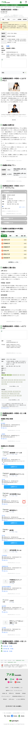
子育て (11, 682)
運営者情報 (18, 693)
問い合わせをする (5, 407)
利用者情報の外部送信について (18, 696)
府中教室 (3, 423)
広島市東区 (9, 7)
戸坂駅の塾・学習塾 (7, 651)
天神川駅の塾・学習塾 (8, 648)
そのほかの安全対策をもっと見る (14, 399)
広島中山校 (4, 458)
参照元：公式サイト (22, 207)
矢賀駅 (14, 7)
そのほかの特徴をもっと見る (14, 386)
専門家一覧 (11, 693)
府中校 (3, 479)
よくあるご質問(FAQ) (20, 699)
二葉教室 (3, 434)
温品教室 (4, 606)
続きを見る (14, 119)
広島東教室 (4, 555)
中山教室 (4, 627)
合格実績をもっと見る (13, 262)
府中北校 (4, 499)
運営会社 (5, 699)
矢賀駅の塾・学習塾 (7, 646)
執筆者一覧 (4, 693)
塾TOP (2, 7)
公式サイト (14, 467)
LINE (13, 679)
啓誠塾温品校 (5, 566)
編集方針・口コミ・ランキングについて (14, 690)
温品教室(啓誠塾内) (6, 586)
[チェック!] (24, 502)
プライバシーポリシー (5, 696)
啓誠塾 (7, 46)
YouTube (18, 682)
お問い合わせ (11, 699)
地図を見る (4, 428)
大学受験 (20, 679)
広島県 (5, 7)
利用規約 (24, 693)
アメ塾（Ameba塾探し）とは (16, 687)
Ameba (8, 716)
